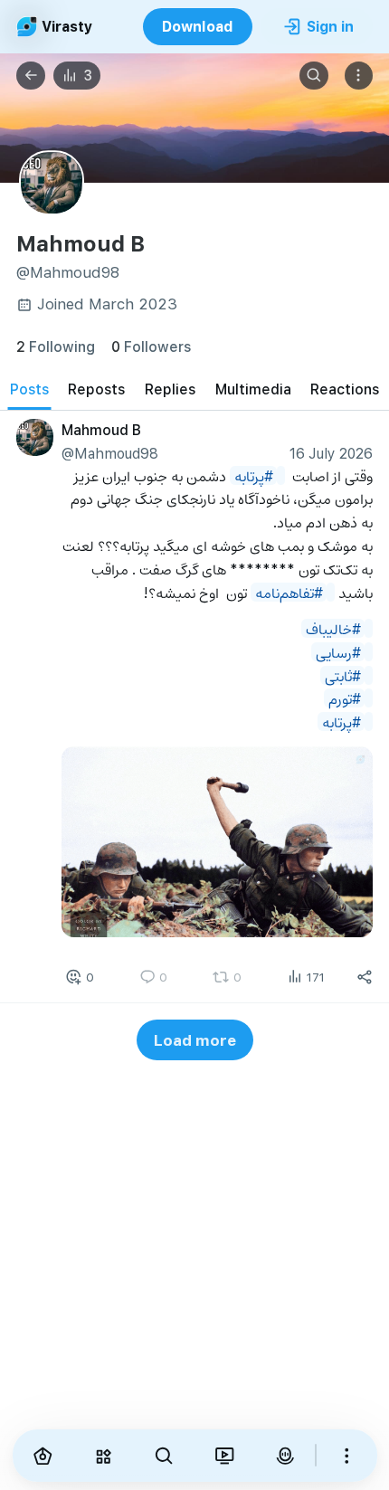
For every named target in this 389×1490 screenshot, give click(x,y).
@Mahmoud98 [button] (110, 452)
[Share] (364, 977)
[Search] (313, 76)
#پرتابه (253, 474)
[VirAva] (284, 1455)
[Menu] (359, 76)
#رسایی (338, 650)
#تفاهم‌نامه (289, 591)
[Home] (43, 1455)
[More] (347, 1455)
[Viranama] (224, 1455)
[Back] (30, 76)
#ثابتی (343, 674)
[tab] (29, 389)
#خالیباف (333, 628)
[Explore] (102, 1455)
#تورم (344, 697)
